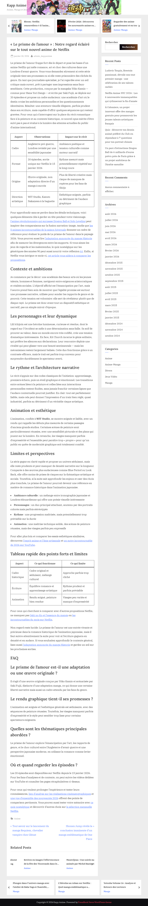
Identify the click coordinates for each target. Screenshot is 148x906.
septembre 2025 (114, 280)
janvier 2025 (112, 317)
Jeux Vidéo (111, 376)
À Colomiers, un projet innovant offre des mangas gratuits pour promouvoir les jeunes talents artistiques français (121, 115)
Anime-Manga (37, 29)
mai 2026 (110, 232)
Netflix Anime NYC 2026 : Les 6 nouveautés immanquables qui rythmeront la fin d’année (121, 97)
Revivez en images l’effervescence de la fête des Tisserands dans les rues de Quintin (33, 862)
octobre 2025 (112, 274)
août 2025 (110, 286)
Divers (108, 370)
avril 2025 (110, 299)
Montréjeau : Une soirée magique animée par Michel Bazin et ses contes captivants (75, 862)
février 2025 (112, 311)
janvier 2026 (112, 256)
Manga (108, 382)
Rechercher (111, 42)
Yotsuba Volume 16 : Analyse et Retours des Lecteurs (84, 885)
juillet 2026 (111, 219)
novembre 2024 (114, 329)
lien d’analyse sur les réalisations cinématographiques (60, 793)
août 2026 (110, 213)
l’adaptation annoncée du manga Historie (68, 238)
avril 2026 (110, 238)
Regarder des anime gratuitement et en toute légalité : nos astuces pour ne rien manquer (89, 24)
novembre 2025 (114, 268)
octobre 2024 (112, 335)
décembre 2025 (114, 262)
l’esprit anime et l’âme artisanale (41, 540)
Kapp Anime (16, 5)
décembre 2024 (114, 323)
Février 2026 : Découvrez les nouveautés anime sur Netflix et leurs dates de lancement (43, 24)
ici (81, 251)
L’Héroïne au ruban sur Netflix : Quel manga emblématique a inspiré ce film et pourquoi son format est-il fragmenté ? (39, 885)
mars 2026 (111, 244)
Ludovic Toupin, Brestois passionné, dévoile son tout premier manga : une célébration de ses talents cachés (120, 78)
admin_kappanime (43, 55)
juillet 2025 (111, 293)
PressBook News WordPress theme (95, 902)
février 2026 (112, 250)
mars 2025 (111, 305)
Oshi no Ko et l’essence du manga (49, 615)
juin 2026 (110, 226)
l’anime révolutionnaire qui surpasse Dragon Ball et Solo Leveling (48, 221)
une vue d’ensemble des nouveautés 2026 (34, 798)
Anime (17, 818)
